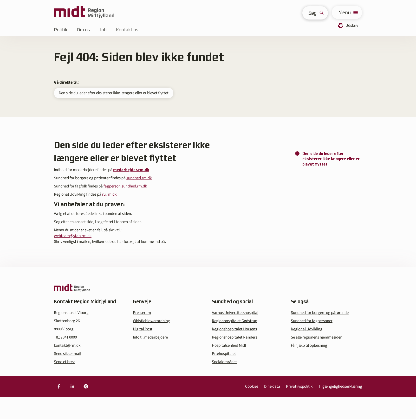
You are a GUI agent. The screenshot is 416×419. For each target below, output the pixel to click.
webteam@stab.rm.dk (72, 236)
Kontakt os (127, 30)
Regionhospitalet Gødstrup (234, 321)
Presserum (142, 313)
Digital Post (142, 329)
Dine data (272, 386)
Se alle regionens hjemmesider (316, 337)
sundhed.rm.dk (139, 178)
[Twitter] (86, 386)
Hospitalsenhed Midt (229, 345)
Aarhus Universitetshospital (235, 313)
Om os (83, 30)
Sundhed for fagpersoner (311, 321)
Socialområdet (224, 362)
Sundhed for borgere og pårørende (320, 313)
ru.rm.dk (109, 194)
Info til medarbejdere (150, 337)
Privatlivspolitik (299, 386)
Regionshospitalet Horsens (234, 329)
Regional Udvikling (306, 329)
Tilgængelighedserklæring (340, 386)
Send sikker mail (67, 354)
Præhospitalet (224, 354)
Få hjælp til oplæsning (309, 345)
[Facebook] (59, 386)
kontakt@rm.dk (67, 345)
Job (102, 30)
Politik (60, 30)
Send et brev (64, 362)
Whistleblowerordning (151, 321)
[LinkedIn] (72, 386)
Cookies (251, 386)
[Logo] (84, 12)
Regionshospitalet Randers (234, 337)
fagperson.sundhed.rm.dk (125, 186)
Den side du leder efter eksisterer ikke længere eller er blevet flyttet (114, 93)
